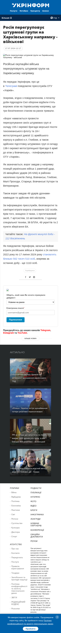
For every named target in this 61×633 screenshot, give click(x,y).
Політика (15, 501)
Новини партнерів (35, 524)
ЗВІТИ (14, 597)
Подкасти (35, 488)
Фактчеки (15, 510)
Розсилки (15, 608)
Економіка (16, 505)
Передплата (17, 557)
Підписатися (15, 319)
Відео (33, 506)
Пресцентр (35, 11)
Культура (15, 527)
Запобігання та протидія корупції (19, 578)
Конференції (37, 530)
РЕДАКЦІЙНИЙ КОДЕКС (18, 603)
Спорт (14, 536)
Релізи (33, 541)
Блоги (33, 510)
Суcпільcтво (16, 523)
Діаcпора (15, 532)
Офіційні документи (36, 535)
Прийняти (30, 629)
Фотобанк (24, 11)
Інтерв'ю (35, 497)
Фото (33, 501)
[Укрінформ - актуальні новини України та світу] (30, 5)
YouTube (22, 333)
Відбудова (16, 497)
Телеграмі (11, 86)
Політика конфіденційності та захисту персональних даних (19, 588)
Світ (13, 514)
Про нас (15, 549)
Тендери (15, 573)
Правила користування (17, 567)
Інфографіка (37, 514)
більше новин (30, 338)
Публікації (35, 492)
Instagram (8, 333)
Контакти (15, 553)
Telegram (45, 330)
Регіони (14, 519)
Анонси (45, 11)
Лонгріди (35, 519)
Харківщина (30, 271)
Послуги (13, 11)
